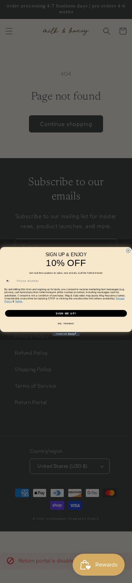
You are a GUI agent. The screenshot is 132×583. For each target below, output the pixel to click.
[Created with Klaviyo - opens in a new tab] (66, 334)
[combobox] (9, 281)
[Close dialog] (128, 250)
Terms (18, 301)
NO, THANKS (66, 323)
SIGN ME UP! (66, 313)
